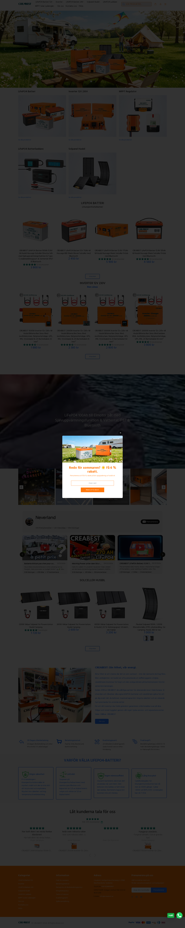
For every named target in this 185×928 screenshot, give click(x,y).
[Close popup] (120, 433)
